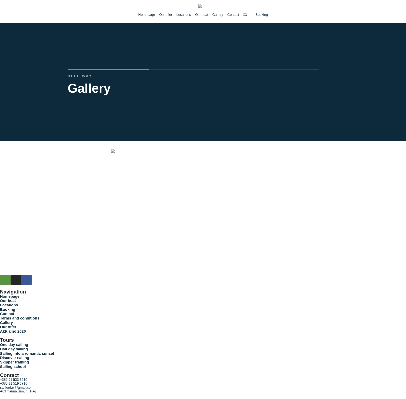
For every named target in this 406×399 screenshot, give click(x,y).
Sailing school (13, 367)
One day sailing (14, 345)
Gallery (6, 323)
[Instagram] (16, 280)
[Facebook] (26, 280)
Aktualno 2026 (13, 331)
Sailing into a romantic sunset (27, 353)
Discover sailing (14, 358)
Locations (9, 305)
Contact (7, 314)
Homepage (9, 296)
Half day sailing (14, 349)
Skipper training (14, 362)
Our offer (8, 327)
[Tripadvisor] (5, 280)
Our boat (8, 301)
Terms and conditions (19, 318)
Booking (7, 309)
